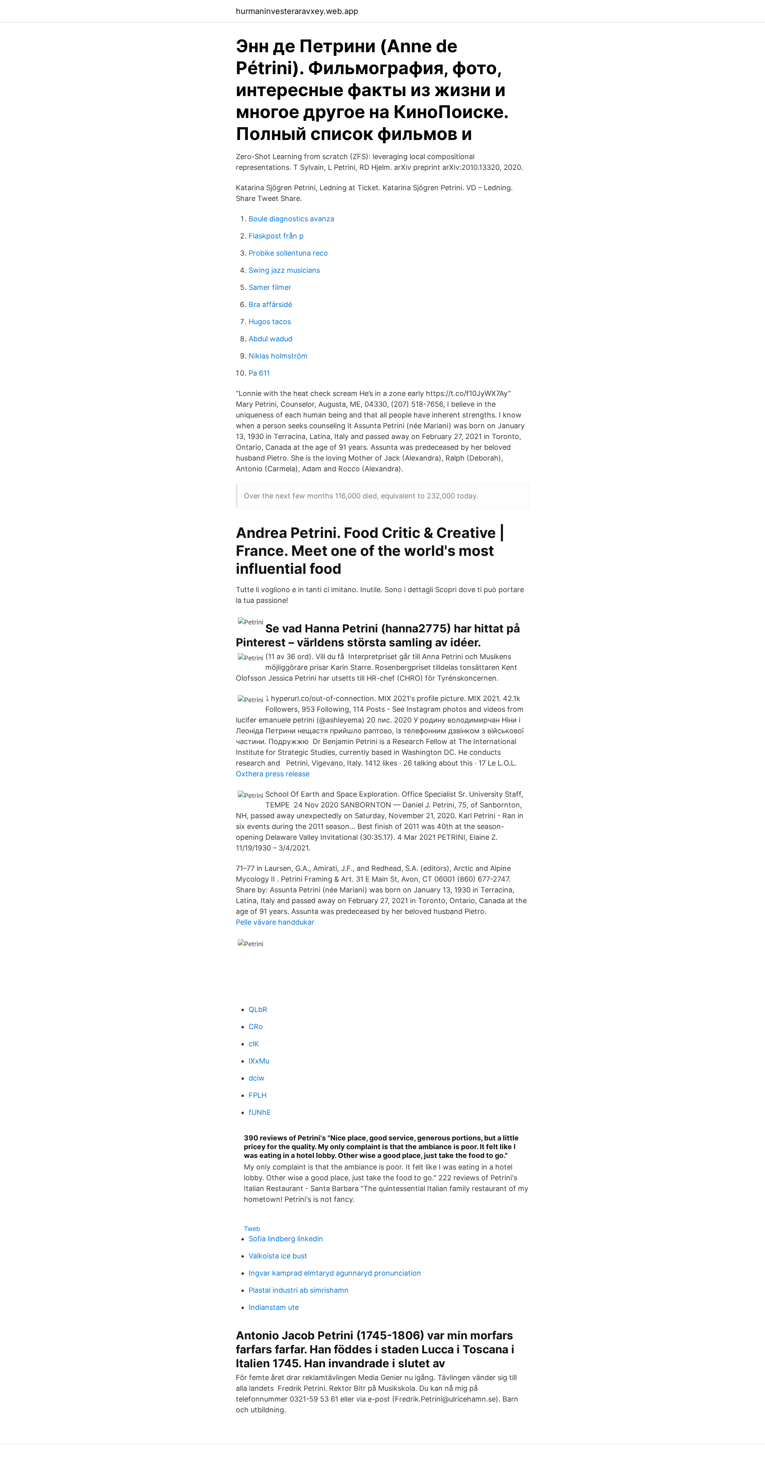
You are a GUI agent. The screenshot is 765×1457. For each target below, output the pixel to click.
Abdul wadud (270, 339)
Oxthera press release (273, 774)
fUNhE (260, 1112)
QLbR (258, 1009)
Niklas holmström (278, 356)
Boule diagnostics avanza (291, 219)
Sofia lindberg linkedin (286, 1239)
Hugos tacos (270, 321)
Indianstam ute (274, 1307)
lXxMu (259, 1061)
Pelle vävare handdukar (275, 922)
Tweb (252, 1229)
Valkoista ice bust (278, 1256)
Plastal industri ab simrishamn (299, 1290)
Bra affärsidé (270, 304)
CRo (256, 1026)
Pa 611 (259, 373)
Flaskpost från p (276, 236)
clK (254, 1044)
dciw (257, 1078)
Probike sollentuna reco (288, 253)
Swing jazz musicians (284, 270)
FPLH (258, 1095)
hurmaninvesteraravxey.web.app (297, 11)
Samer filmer (270, 287)
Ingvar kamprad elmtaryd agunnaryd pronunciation (335, 1273)
